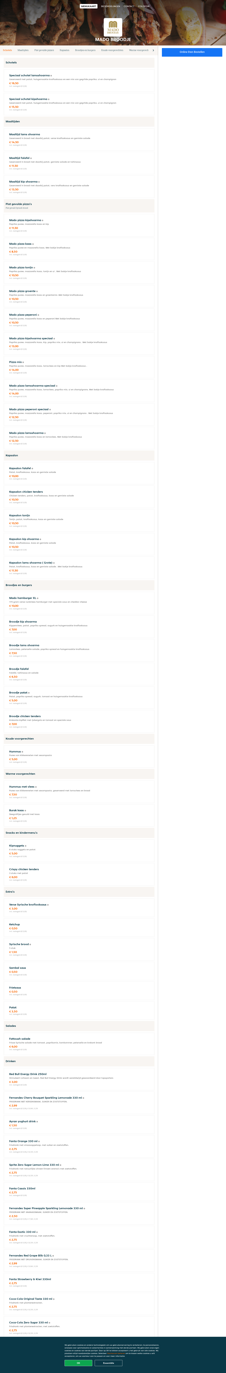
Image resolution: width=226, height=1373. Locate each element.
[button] (153, 50)
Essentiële (108, 1363)
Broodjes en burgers (85, 50)
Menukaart (88, 6)
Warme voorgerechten (140, 50)
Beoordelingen (110, 6)
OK (78, 1363)
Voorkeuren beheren (116, 1353)
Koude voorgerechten (112, 50)
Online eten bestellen (192, 52)
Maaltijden (23, 50)
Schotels (7, 50)
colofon (143, 6)
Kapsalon (64, 50)
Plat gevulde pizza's (44, 50)
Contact (129, 6)
